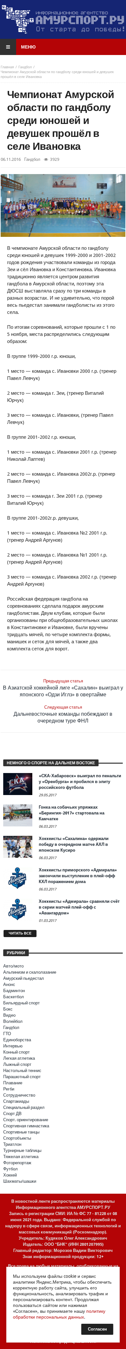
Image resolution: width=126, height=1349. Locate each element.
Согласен (97, 1329)
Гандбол (25, 67)
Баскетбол (13, 996)
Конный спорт (16, 1052)
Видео (9, 1015)
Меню (28, 47)
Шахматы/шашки (19, 1181)
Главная (7, 67)
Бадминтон (14, 990)
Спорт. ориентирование (25, 1119)
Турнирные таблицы (22, 1150)
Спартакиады (16, 1101)
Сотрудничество (19, 1095)
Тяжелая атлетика (20, 1156)
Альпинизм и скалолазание (29, 972)
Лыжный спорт (17, 1064)
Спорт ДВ (12, 1113)
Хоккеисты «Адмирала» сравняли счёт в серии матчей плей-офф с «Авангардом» (79, 907)
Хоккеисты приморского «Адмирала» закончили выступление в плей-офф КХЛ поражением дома (78, 876)
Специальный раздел (24, 1107)
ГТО (7, 1033)
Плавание (12, 1082)
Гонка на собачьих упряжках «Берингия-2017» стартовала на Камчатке (71, 813)
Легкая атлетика (19, 1058)
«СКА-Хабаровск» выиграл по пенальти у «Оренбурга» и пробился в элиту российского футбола (80, 781)
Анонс (9, 984)
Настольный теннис (22, 1070)
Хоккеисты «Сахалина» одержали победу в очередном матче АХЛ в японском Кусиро (74, 844)
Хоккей (10, 1175)
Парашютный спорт (22, 1076)
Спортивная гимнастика (26, 1125)
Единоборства (17, 1039)
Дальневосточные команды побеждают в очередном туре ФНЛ (63, 714)
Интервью (13, 1046)
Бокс (8, 1009)
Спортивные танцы (21, 1132)
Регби (8, 1089)
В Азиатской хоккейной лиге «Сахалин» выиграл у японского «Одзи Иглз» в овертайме (63, 688)
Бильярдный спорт (21, 1003)
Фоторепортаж (17, 1162)
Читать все (20, 933)
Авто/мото (13, 966)
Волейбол (13, 1021)
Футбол (10, 1169)
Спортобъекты (17, 1138)
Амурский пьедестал (23, 978)
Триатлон (12, 1144)
